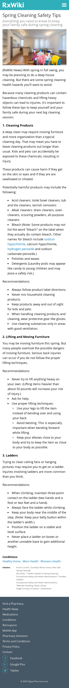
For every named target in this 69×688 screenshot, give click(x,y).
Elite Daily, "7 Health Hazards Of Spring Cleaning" (37, 573)
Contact (7, 652)
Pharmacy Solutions (15, 636)
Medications (10, 614)
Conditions (9, 620)
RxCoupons (10, 625)
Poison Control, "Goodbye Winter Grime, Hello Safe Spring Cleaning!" (38, 569)
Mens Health (31, 561)
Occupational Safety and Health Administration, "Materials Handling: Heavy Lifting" (37, 584)
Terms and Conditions (16, 641)
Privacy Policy (11, 646)
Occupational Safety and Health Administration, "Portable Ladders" (41, 578)
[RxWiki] (13, 4)
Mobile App (10, 630)
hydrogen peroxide (21, 249)
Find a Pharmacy (13, 604)
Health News (10, 609)
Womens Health (51, 561)
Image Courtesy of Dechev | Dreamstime (33, 588)
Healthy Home (12, 561)
